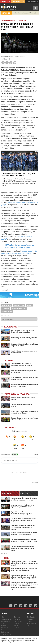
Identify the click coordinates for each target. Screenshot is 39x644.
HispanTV (8, 7)
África (3, 623)
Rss (28, 625)
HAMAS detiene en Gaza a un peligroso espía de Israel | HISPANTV (18, 174)
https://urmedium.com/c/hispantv (25, 13)
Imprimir (7, 59)
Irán (2, 616)
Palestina (22, 20)
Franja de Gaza (6, 305)
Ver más (4, 553)
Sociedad (17, 616)
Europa (3, 625)
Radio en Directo (17, 1)
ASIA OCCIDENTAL (8, 20)
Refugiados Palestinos (19, 308)
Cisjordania (5, 308)
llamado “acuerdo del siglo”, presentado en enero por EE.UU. (19, 252)
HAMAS (29, 305)
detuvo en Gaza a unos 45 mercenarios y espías (19, 203)
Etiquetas (4, 302)
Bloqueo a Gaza (19, 305)
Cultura (16, 627)
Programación (33, 1)
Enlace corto (5, 316)
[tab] (10, 493)
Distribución (31, 616)
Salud (16, 625)
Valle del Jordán (7, 311)
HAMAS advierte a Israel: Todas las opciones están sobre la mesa (19, 246)
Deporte (16, 623)
